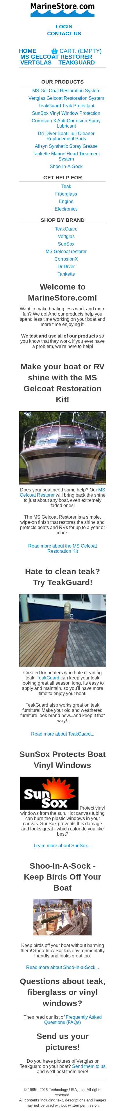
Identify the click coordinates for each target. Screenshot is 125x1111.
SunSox (66, 244)
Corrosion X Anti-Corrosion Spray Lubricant (66, 123)
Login (64, 27)
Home (27, 51)
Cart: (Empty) (81, 51)
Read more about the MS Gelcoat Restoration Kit (62, 548)
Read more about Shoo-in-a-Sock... (62, 967)
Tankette (66, 274)
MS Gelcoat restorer (66, 251)
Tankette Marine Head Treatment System (66, 156)
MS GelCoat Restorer (56, 57)
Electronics (66, 209)
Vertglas (35, 62)
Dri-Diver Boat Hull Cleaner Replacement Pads (66, 136)
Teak (66, 186)
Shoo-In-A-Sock (66, 166)
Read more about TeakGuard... (62, 734)
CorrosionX (66, 259)
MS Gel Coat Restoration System (66, 90)
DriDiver (66, 266)
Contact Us (64, 33)
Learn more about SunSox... (62, 845)
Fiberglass (66, 193)
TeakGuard (76, 62)
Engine (66, 201)
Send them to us (89, 1066)
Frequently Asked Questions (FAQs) (73, 1020)
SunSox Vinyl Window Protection (66, 113)
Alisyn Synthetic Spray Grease (66, 146)
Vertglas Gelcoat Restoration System (66, 98)
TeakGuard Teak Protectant (66, 105)
